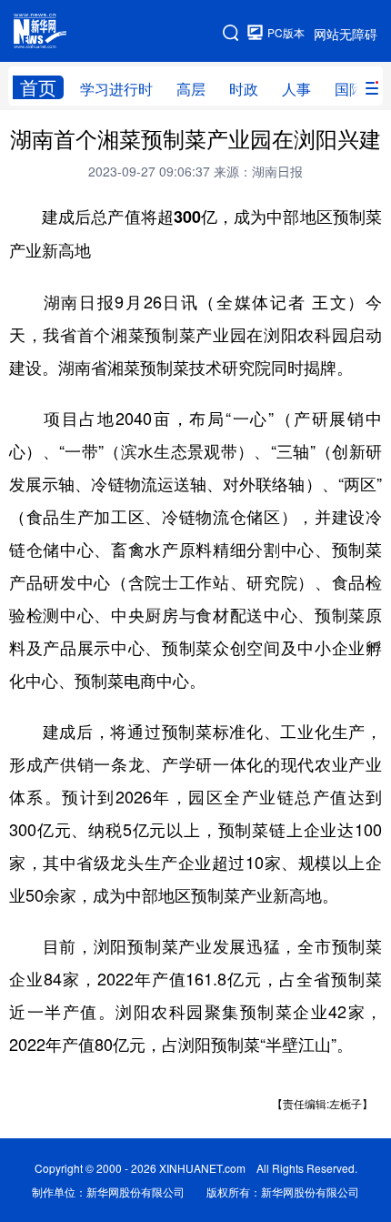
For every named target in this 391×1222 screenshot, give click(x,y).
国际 (349, 88)
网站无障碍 (345, 34)
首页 (38, 87)
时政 (243, 88)
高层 (191, 88)
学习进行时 (116, 88)
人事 (296, 88)
